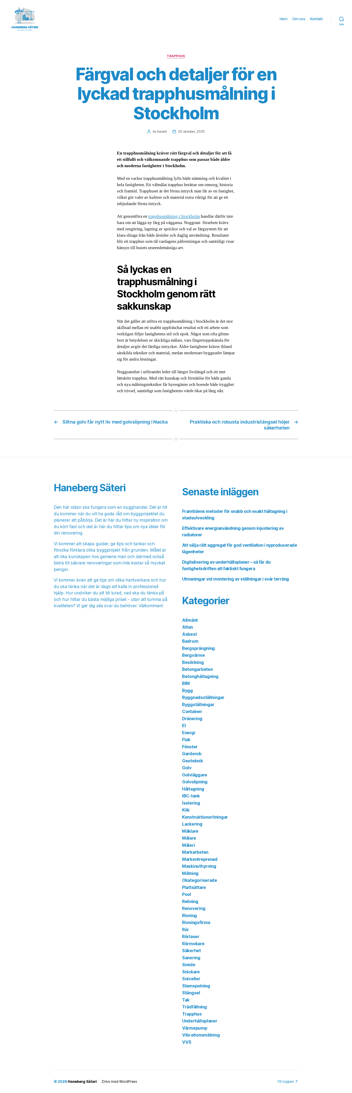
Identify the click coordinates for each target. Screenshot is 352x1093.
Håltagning (193, 789)
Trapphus (176, 56)
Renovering (193, 908)
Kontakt (316, 19)
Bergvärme (193, 655)
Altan (187, 627)
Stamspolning (196, 985)
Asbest (189, 634)
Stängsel (191, 992)
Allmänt (190, 620)
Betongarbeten (197, 669)
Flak (186, 739)
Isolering (191, 803)
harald (161, 131)
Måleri (188, 845)
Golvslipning (195, 781)
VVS (186, 1042)
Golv (186, 767)
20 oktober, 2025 (191, 131)
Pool (186, 894)
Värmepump (194, 1028)
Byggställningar (198, 704)
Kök (186, 810)
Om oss (298, 19)
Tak (185, 999)
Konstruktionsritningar (205, 817)
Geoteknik (192, 760)
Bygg (187, 690)
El (184, 725)
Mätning (190, 873)
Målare (189, 838)
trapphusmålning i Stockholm (174, 216)
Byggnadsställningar (203, 697)
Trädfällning (194, 1006)
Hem (283, 19)
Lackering (192, 824)
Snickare (191, 971)
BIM (186, 683)
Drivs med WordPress (119, 1081)
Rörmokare (193, 943)
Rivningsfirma (196, 922)
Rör (185, 929)
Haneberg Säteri (82, 1081)
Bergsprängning (198, 648)
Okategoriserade (199, 880)
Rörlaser (190, 936)
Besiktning (193, 662)
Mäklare (190, 831)
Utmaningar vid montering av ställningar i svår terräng (235, 579)
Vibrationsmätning (201, 1035)
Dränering (192, 718)
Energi (188, 732)
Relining (190, 901)
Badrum (190, 641)
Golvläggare (194, 774)
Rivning (189, 915)
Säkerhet (191, 950)
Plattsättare (194, 887)
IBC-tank (191, 795)
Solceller (191, 978)
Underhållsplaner (199, 1020)
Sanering (191, 957)
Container (192, 711)
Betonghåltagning (200, 676)
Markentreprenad (200, 859)
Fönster (190, 746)
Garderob (191, 753)
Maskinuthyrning (199, 866)
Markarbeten (195, 852)
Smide (188, 964)
